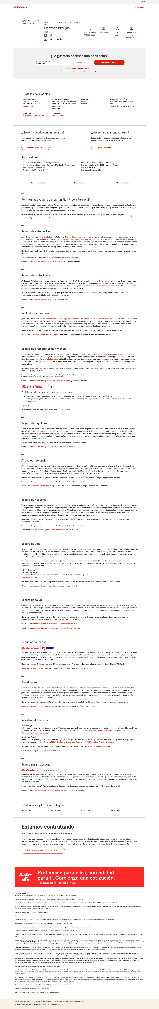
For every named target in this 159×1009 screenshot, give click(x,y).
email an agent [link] (33, 751)
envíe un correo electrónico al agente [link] (42, 486)
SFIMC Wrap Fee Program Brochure (99, 742)
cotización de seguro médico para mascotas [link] (49, 790)
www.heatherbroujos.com (33, 116)
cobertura (45, 239)
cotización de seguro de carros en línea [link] (47, 261)
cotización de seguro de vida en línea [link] (46, 586)
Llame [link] (23, 335)
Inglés (83, 101)
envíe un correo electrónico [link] (39, 668)
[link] (103, 34)
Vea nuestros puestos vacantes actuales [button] (43, 851)
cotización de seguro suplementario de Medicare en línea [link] (54, 624)
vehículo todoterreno (106, 319)
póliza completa (62, 942)
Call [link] (22, 751)
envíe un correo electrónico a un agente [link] (43, 335)
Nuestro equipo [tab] (122, 183)
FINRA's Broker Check (93, 730)
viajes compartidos (94, 239)
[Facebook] (45, 35)
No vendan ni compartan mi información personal (69, 1001)
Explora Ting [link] (26, 406)
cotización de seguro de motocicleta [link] (46, 299)
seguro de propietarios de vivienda (113, 354)
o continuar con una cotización (79, 68)
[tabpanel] (79, 105)
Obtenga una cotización (109, 62)
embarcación (88, 319)
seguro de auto (105, 283)
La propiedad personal (49, 359)
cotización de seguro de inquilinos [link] (45, 447)
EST (126, 99)
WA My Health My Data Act (23, 1001)
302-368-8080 (58, 116)
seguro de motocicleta (111, 286)
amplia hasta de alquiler (73, 239)
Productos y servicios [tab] (36, 183)
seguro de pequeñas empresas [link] (55, 530)
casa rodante (51, 319)
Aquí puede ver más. (29, 577)
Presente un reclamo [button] (35, 147)
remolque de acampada (69, 319)
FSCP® (46, 31)
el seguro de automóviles (81, 237)
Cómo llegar (28, 106)
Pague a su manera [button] (104, 147)
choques (59, 239)
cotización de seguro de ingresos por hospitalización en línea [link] (56, 628)
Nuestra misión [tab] (79, 183)
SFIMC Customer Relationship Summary (67, 742)
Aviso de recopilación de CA (43, 1001)
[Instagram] (50, 35)
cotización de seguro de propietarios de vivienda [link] (51, 381)
